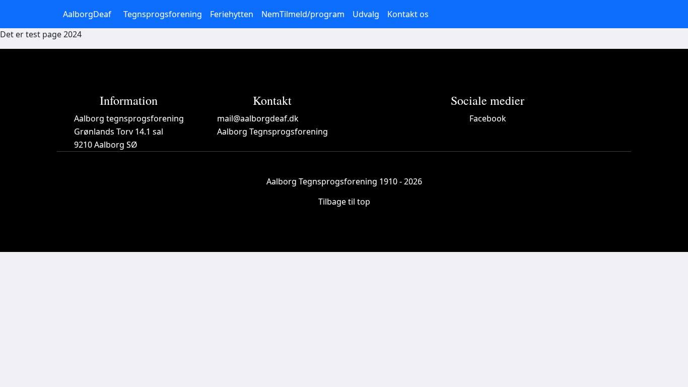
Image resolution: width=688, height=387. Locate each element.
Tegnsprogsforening (162, 14)
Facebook (487, 118)
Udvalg (366, 14)
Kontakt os (408, 14)
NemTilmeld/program (303, 14)
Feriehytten (231, 14)
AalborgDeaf (87, 14)
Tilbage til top (344, 201)
